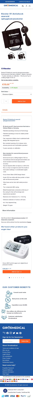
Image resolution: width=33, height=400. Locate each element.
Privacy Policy (6, 352)
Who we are (6, 350)
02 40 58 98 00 (10, 1)
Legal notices (6, 354)
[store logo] (11, 6)
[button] (9, 277)
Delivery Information (8, 372)
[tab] (16, 110)
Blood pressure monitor (18, 218)
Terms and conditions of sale (11, 348)
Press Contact (6, 358)
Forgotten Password (8, 368)
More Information (9, 210)
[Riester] (16, 68)
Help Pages (6, 374)
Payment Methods (8, 370)
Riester (29, 222)
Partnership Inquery (8, 362)
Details (5, 110)
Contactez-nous (24, 1)
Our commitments (7, 356)
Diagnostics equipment (7, 219)
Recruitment (6, 360)
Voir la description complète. (10, 80)
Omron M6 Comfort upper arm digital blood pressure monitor (15, 263)
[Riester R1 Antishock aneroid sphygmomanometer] (11, 56)
